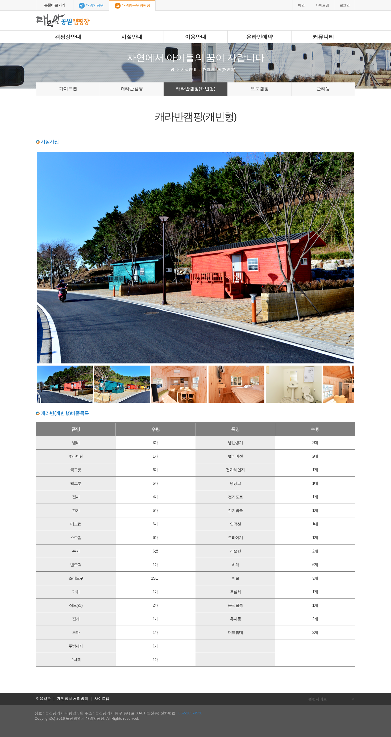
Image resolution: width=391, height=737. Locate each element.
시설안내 (188, 69)
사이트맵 (321, 5)
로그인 (345, 5)
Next (348, 258)
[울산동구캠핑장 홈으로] (63, 20)
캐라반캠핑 (131, 88)
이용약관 (43, 698)
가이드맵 (68, 88)
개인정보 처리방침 (72, 698)
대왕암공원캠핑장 (136, 5)
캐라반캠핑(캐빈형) (219, 69)
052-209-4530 (190, 713)
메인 (301, 5)
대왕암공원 (95, 5)
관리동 (323, 88)
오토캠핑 (260, 88)
